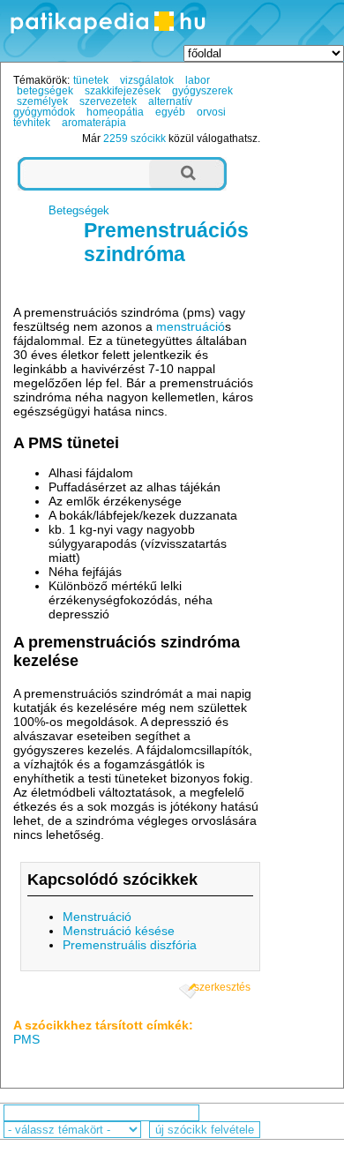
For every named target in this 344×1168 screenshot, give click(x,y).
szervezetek (108, 101)
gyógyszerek (202, 91)
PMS (26, 1039)
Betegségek (79, 210)
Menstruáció (97, 917)
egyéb (170, 112)
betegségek (45, 91)
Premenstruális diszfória (130, 945)
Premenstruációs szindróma (166, 242)
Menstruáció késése (119, 931)
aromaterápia (94, 122)
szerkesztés (222, 987)
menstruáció (190, 326)
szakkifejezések (123, 91)
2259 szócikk (134, 138)
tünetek (90, 80)
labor (197, 80)
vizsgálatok (147, 80)
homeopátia (115, 112)
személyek (42, 101)
